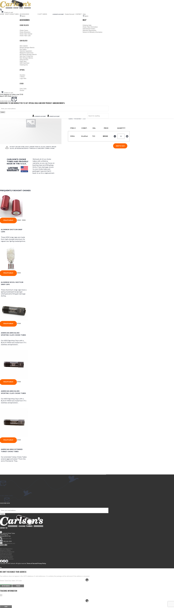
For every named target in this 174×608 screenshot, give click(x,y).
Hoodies (22, 75)
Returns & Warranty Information (92, 32)
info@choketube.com (9, 543)
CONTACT (78, 14)
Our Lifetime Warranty (6, 557)
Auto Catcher (24, 46)
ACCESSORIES (24, 14)
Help (84, 14)
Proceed (18, 586)
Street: (2, 581)
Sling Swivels (24, 60)
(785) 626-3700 (6, 538)
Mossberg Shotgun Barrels (28, 54)
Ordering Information (6, 553)
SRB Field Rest (24, 63)
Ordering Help (87, 25)
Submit (2, 112)
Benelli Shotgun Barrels (27, 47)
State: (14, 581)
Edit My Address (6, 586)
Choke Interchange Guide (7, 551)
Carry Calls (23, 89)
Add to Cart (120, 146)
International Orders (89, 29)
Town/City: (8, 581)
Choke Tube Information (90, 27)
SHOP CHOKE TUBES (12, 14)
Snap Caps (23, 61)
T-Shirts (22, 77)
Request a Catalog (5, 550)
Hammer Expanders (26, 51)
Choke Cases (24, 30)
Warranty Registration (89, 30)
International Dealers (6, 554)
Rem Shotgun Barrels (26, 58)
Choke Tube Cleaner (26, 34)
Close (6, 606)
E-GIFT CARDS (42, 14)
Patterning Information (6, 556)
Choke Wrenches (25, 32)
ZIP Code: (19, 581)
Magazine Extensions (26, 53)
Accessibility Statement (7, 559)
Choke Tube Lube (25, 35)
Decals (22, 90)
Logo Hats (23, 78)
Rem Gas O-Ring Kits (26, 56)
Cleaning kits (24, 65)
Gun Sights (23, 49)
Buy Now (14, 96)
